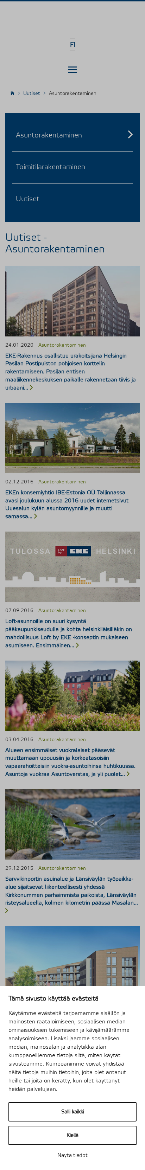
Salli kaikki (72, 1111)
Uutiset (27, 198)
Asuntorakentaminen (49, 135)
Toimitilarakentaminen (50, 167)
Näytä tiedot (72, 1155)
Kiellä (72, 1135)
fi (72, 45)
